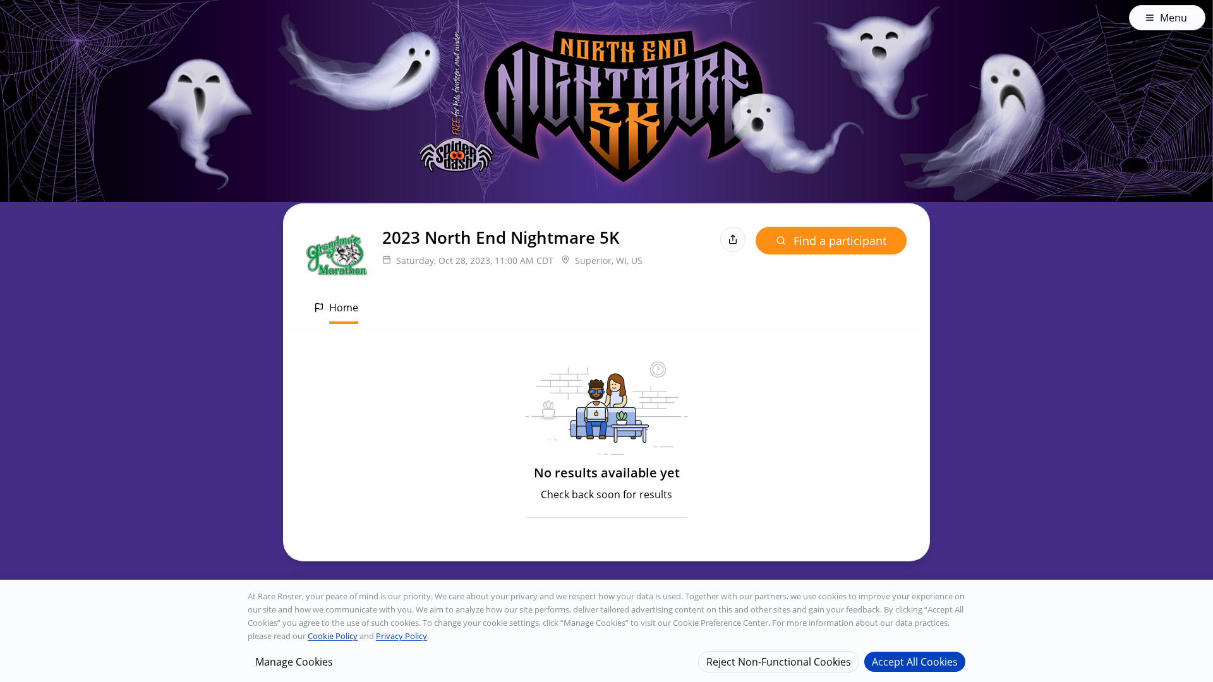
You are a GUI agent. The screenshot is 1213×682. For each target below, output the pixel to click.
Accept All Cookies (915, 661)
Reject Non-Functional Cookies (778, 661)
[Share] (732, 239)
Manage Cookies (294, 661)
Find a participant (840, 240)
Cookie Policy (333, 636)
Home (343, 307)
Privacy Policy (401, 636)
